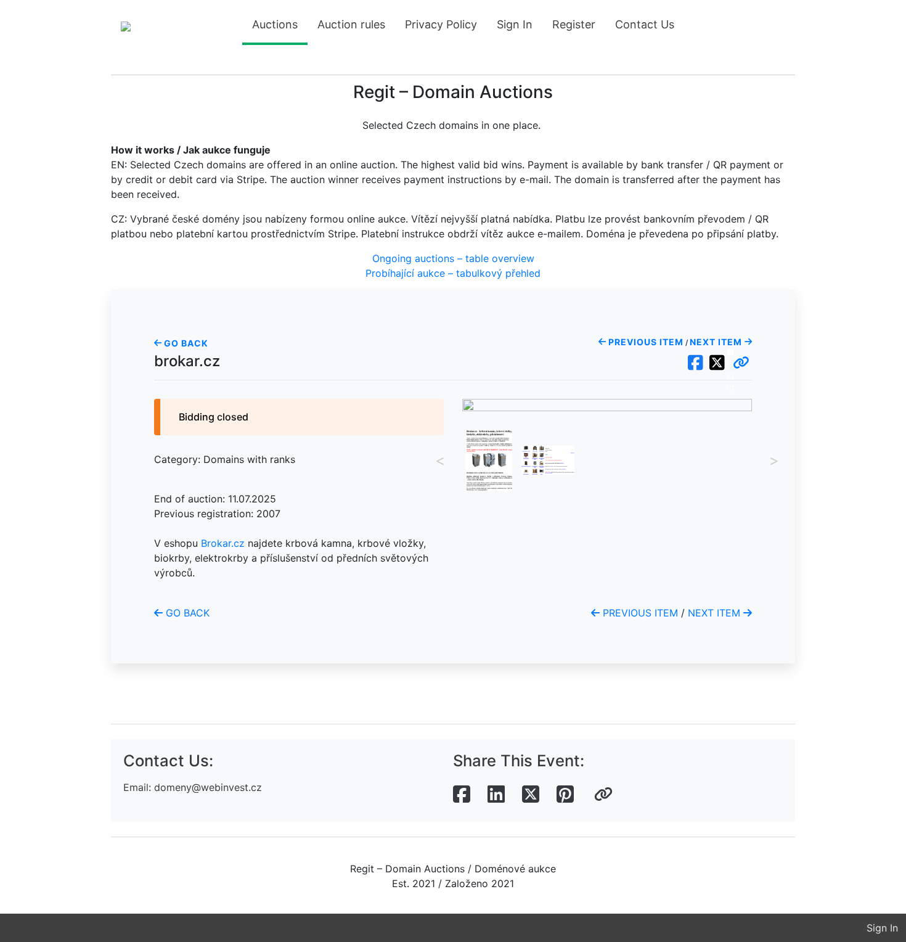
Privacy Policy (441, 24)
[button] (741, 363)
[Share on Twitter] (530, 794)
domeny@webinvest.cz (208, 787)
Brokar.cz (223, 543)
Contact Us (644, 24)
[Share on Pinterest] (565, 794)
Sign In (515, 24)
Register (573, 24)
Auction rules (351, 24)
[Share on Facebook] (461, 794)
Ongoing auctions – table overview (453, 258)
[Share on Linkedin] (496, 794)
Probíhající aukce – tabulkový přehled (453, 273)
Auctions (275, 24)
